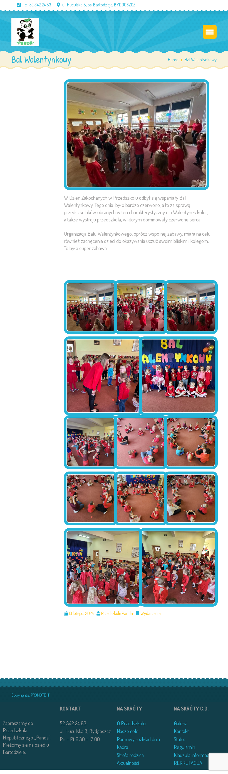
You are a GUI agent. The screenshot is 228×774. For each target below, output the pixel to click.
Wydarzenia (150, 613)
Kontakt (181, 730)
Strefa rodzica (130, 754)
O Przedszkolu (131, 723)
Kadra (122, 746)
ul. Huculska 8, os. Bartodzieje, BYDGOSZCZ (98, 5)
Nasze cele (127, 730)
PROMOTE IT (40, 695)
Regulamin (184, 746)
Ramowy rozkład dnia (138, 739)
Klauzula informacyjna (195, 754)
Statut (179, 739)
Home (173, 59)
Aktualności (128, 762)
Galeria (180, 723)
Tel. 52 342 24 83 (37, 5)
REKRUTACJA (188, 762)
